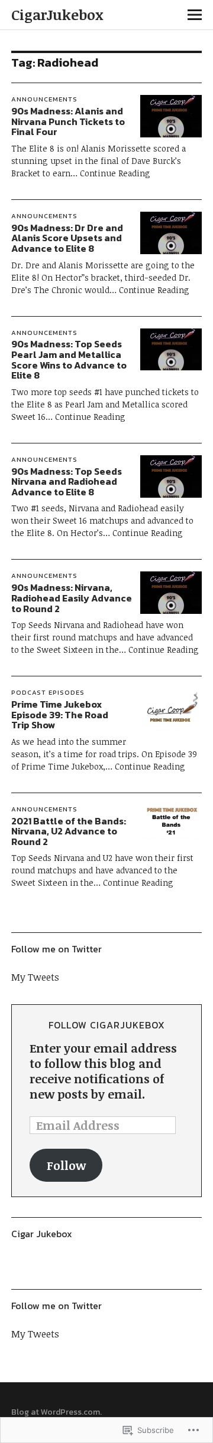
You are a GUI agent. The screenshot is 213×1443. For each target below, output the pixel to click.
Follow (66, 1165)
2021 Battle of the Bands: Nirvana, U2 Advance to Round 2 (68, 831)
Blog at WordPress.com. (56, 1412)
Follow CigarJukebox (107, 1025)
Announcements (44, 99)
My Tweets (35, 977)
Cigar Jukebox (41, 1234)
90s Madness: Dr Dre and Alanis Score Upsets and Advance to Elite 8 (67, 238)
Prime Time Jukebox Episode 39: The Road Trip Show (59, 714)
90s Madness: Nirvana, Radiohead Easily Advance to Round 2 (71, 597)
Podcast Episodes (48, 692)
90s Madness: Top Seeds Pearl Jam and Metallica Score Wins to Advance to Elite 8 (69, 359)
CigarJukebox (57, 14)
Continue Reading (115, 173)
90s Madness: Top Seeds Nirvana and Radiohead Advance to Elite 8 (66, 481)
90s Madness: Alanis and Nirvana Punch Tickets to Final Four (68, 121)
